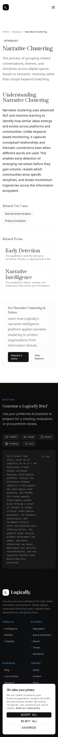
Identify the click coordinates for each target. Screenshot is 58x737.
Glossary (16, 31)
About (36, 669)
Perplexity (13, 443)
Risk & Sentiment (42, 634)
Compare (9, 641)
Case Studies (11, 676)
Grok (31, 443)
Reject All (29, 721)
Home (6, 31)
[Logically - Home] (14, 7)
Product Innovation (15, 220)
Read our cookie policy (28, 708)
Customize (29, 727)
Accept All (29, 715)
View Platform (39, 357)
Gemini (48, 436)
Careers (37, 676)
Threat (36, 647)
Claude (31, 436)
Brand (36, 641)
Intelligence (11, 628)
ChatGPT (13, 436)
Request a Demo (16, 357)
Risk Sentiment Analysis (18, 213)
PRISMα (9, 634)
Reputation (39, 628)
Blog (7, 669)
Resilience (38, 653)
